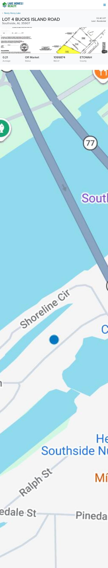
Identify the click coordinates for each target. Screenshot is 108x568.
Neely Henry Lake (12, 13)
